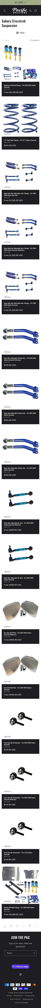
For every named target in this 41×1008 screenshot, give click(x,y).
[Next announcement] (36, 2)
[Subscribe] (33, 953)
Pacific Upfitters (19, 992)
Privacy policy (29, 995)
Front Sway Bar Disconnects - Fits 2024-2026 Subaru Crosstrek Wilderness (19, 798)
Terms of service (15, 999)
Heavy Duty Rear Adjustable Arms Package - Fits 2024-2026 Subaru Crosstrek (20, 194)
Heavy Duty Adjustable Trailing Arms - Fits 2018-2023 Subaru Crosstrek (20, 469)
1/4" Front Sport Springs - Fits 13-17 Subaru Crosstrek (20, 140)
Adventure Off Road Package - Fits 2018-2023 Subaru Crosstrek (20, 86)
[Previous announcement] (4, 2)
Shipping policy (28, 999)
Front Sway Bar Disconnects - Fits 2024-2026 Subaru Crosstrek (19, 743)
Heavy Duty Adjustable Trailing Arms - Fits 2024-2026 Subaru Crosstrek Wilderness (20, 359)
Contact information (21, 1002)
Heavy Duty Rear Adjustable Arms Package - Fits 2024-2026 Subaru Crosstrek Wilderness (20, 249)
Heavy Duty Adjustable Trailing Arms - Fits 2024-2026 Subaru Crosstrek (20, 414)
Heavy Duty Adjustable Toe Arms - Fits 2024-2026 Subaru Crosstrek (18, 579)
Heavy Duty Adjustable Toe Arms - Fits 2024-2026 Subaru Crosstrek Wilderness (18, 524)
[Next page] (35, 925)
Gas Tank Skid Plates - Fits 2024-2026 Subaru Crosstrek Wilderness (17, 633)
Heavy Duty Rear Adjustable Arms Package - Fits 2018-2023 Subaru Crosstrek (20, 304)
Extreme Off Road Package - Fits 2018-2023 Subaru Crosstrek (19, 908)
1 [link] (5, 926)
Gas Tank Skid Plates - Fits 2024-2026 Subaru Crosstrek (17, 688)
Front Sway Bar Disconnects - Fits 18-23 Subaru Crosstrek (18, 853)
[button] (4, 10)
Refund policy (18, 995)
